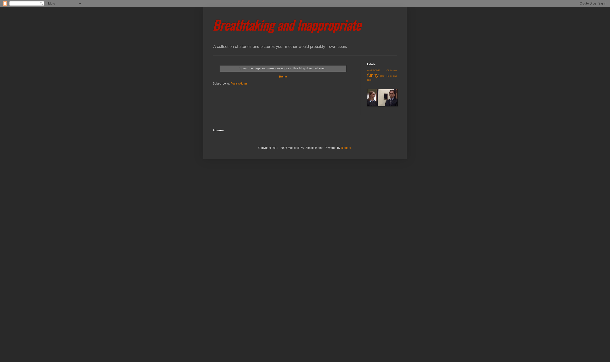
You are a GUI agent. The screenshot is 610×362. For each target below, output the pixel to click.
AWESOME (373, 70)
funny (373, 75)
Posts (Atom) (238, 83)
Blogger (346, 148)
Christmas (391, 70)
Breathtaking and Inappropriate (287, 24)
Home (283, 76)
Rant (382, 76)
